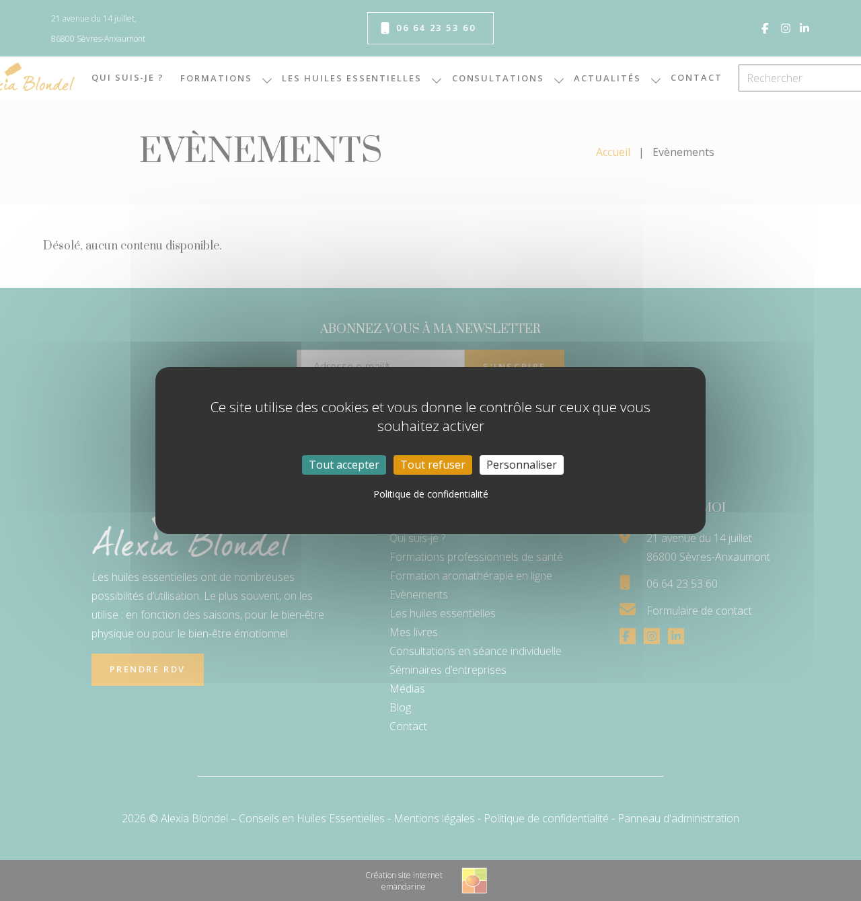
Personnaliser (521, 464)
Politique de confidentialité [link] (430, 493)
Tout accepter (344, 464)
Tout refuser (432, 464)
